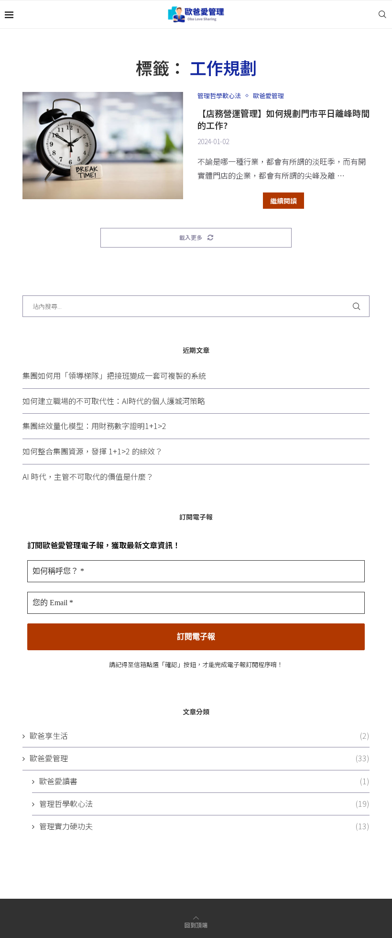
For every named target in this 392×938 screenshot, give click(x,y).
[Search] (382, 14)
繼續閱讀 (283, 200)
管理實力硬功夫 (204, 826)
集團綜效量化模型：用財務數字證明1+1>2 (94, 425)
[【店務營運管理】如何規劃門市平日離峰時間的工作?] (102, 145)
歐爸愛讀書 (204, 781)
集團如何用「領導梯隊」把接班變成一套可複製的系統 (114, 375)
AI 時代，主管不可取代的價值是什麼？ (87, 476)
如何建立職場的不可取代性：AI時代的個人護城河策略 (113, 401)
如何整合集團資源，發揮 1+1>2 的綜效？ (92, 451)
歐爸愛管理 (200, 758)
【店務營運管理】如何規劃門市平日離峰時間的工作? (283, 119)
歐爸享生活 (200, 735)
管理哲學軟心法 (204, 803)
